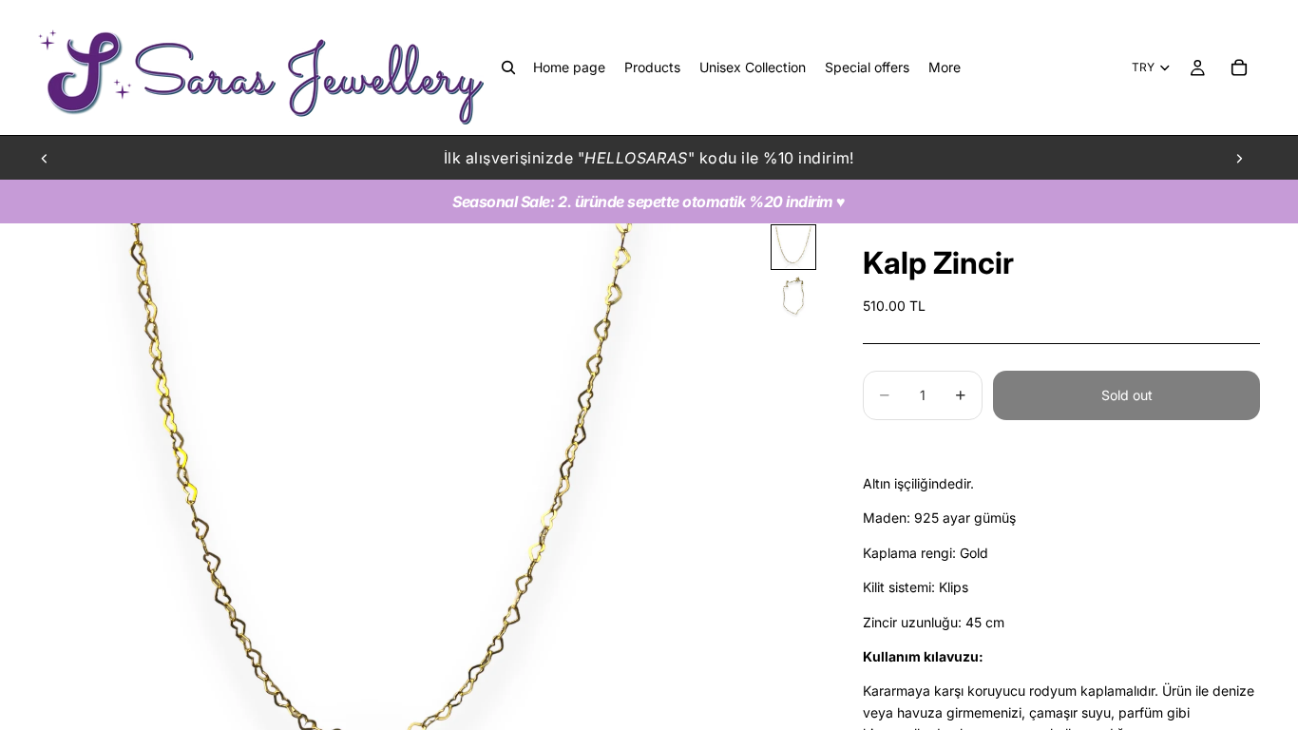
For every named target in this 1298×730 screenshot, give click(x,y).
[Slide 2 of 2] (793, 296)
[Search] (508, 67)
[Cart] (1239, 67)
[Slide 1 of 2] (793, 247)
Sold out (1127, 395)
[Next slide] (1239, 158)
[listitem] (944, 67)
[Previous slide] (45, 158)
